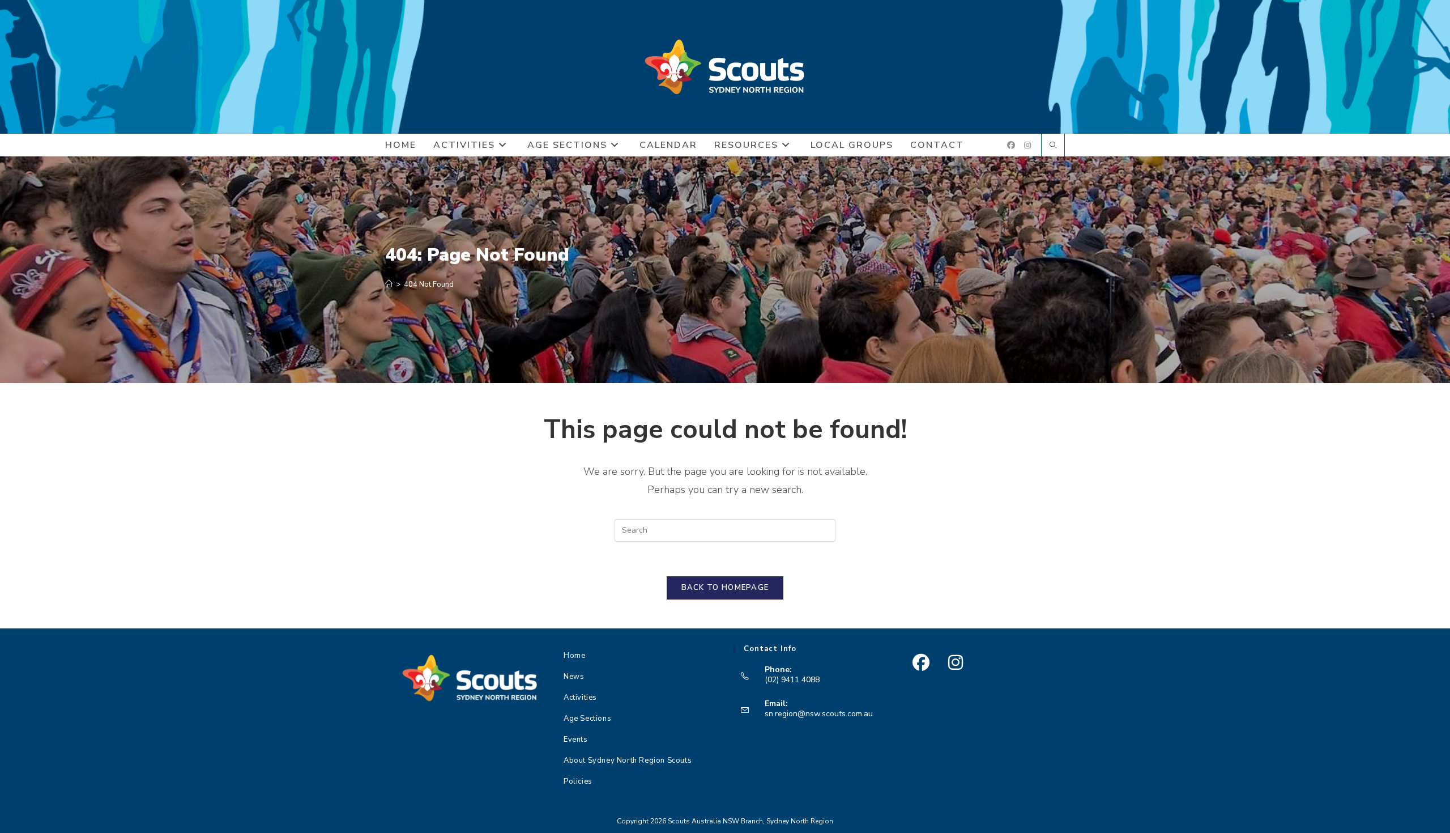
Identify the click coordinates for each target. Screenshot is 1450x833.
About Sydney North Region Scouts (628, 760)
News (574, 677)
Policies (578, 781)
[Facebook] (920, 662)
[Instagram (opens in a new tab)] (1027, 145)
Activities (580, 697)
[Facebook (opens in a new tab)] (1011, 145)
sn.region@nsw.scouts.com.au (819, 713)
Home (574, 656)
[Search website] (1053, 146)
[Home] (389, 284)
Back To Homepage (725, 588)
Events (576, 739)
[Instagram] (955, 662)
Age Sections (587, 718)
